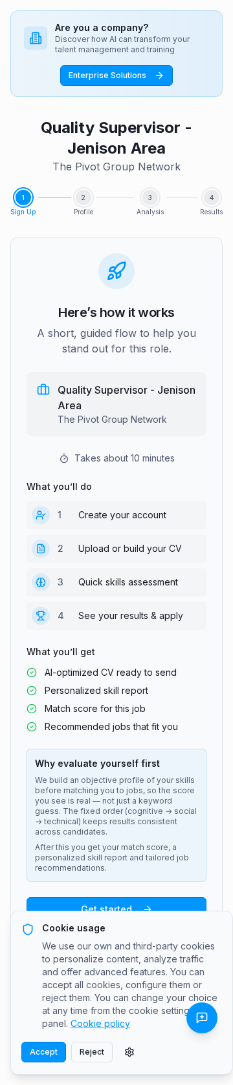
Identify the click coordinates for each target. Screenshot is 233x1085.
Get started (106, 909)
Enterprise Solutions (107, 75)
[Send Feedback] (201, 1017)
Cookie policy (100, 1023)
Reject (92, 1052)
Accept (44, 1052)
